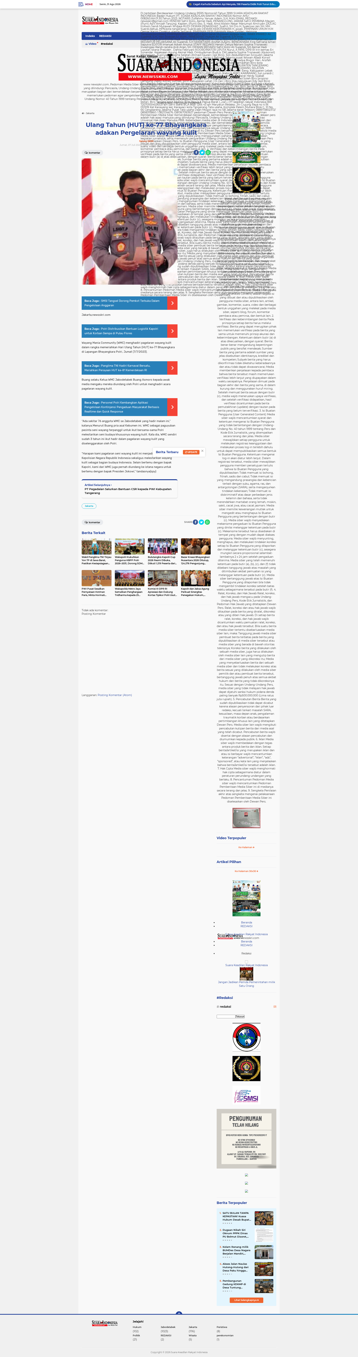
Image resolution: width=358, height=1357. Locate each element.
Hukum (137, 1327)
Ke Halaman (245, 847)
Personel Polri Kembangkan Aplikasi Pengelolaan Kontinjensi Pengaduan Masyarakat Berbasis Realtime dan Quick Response (121, 407)
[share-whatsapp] (208, 152)
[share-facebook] (196, 152)
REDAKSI (105, 36)
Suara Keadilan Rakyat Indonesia (246, 934)
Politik (136, 1335)
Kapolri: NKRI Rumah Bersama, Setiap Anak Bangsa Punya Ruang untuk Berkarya (234, 4)
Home (89, 4)
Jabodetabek (168, 1327)
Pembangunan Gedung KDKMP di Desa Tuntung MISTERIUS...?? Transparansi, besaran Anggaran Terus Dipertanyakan (236, 1284)
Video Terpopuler (231, 838)
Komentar (94, 152)
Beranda (246, 922)
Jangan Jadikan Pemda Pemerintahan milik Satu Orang (246, 984)
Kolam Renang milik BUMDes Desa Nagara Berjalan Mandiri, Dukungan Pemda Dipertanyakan (236, 1250)
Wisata (193, 1335)
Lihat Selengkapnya (245, 1300)
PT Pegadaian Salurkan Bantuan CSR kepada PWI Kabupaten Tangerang (128, 491)
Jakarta (89, 506)
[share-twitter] (202, 152)
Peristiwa (222, 1327)
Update (192, 452)
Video (92, 43)
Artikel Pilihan (229, 862)
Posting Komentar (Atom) (115, 695)
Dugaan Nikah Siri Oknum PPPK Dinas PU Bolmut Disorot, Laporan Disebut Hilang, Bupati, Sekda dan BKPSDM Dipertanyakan (236, 1233)
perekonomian (225, 1335)
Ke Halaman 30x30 (246, 871)
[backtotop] (179, 1314)
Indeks (90, 36)
